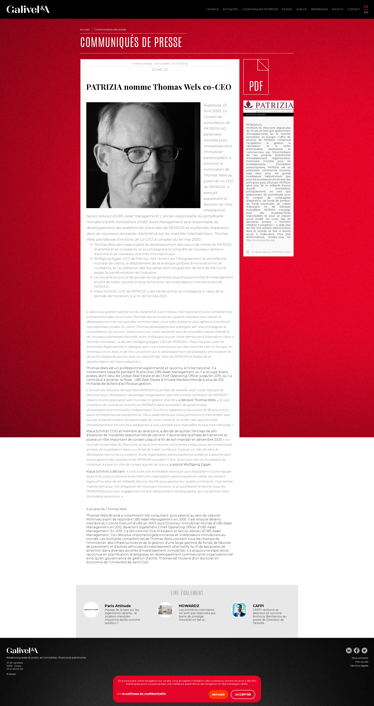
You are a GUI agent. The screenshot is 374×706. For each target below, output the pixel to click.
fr (366, 6)
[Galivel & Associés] (28, 12)
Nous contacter (360, 658)
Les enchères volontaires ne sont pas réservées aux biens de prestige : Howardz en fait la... (197, 614)
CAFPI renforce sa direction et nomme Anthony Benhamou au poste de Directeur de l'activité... (269, 616)
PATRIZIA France (256, 114)
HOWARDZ (189, 606)
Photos (337, 9)
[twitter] (364, 650)
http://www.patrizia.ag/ (260, 240)
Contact (353, 9)
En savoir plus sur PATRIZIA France (271, 252)
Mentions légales (359, 665)
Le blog (301, 9)
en (366, 12)
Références (319, 9)
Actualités (230, 9)
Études (287, 9)
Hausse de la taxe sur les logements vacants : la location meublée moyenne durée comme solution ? (122, 616)
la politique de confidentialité (144, 693)
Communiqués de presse (260, 9)
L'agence (212, 9)
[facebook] (357, 650)
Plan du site (361, 661)
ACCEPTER (243, 694)
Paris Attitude (118, 606)
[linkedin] (349, 650)
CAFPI (258, 606)
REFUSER (218, 694)
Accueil (84, 29)
